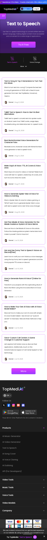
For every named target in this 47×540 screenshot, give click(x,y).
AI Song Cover (9, 453)
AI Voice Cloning (10, 459)
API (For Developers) (12, 471)
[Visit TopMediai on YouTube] (18, 405)
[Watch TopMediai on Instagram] (13, 405)
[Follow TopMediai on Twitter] (3, 405)
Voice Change (35, 62)
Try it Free (23, 44)
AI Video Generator (11, 442)
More (23, 371)
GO (35, 537)
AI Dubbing (7, 465)
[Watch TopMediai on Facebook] (8, 405)
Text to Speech (12, 62)
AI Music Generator (11, 436)
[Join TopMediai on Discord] (23, 405)
